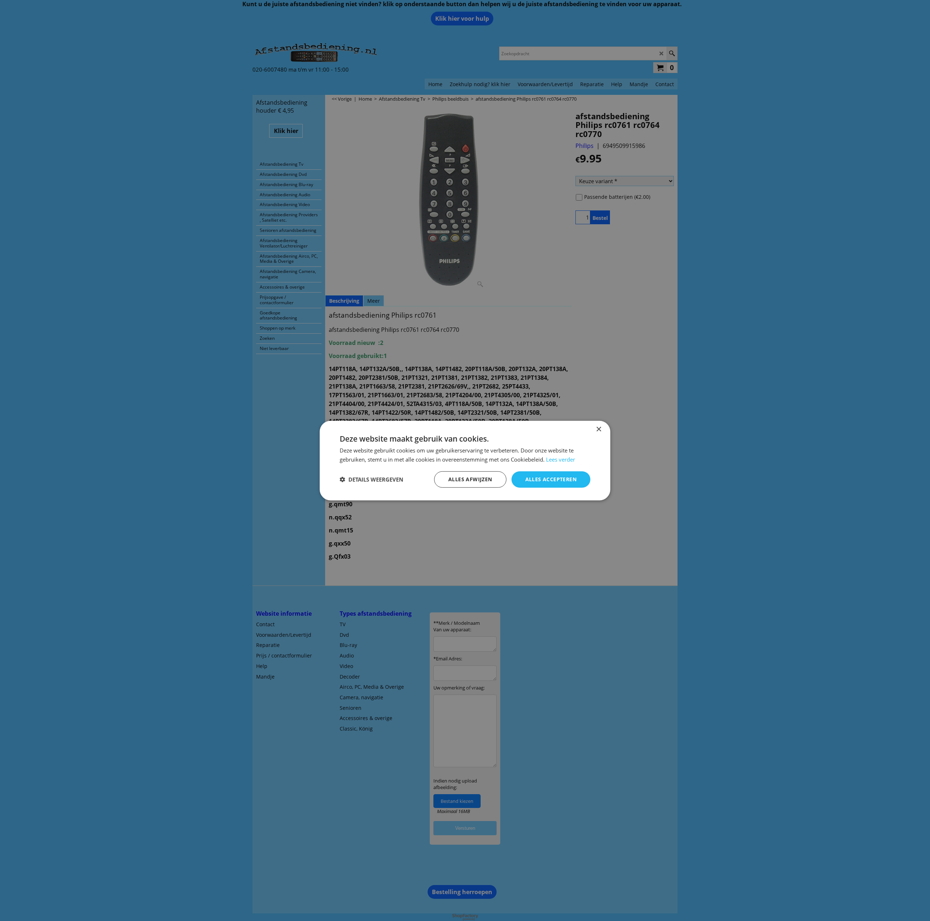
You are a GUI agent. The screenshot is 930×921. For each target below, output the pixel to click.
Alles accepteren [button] (551, 479)
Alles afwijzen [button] (470, 479)
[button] (371, 479)
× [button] (598, 429)
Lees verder (560, 459)
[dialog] (465, 460)
